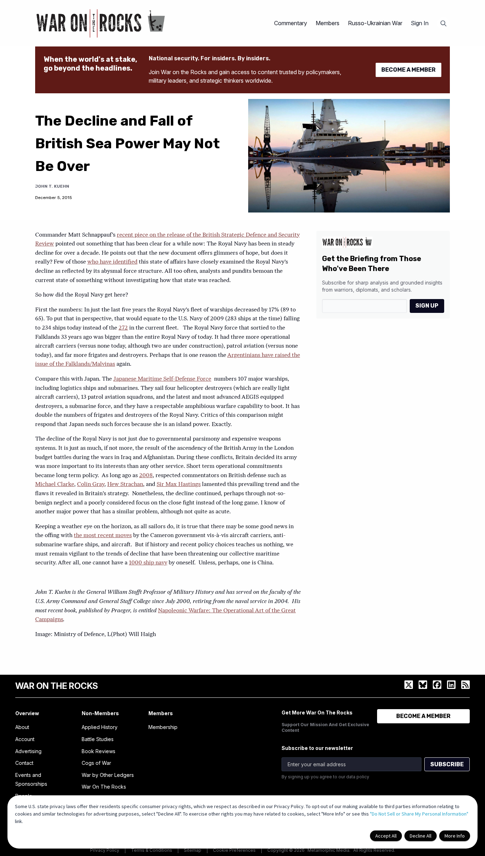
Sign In (420, 23)
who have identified (112, 262)
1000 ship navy (148, 563)
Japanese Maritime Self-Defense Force (162, 379)
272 (123, 328)
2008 (146, 476)
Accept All (386, 836)
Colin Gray (90, 484)
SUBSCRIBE (447, 764)
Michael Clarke (54, 484)
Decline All (420, 836)
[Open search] (443, 23)
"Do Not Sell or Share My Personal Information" (419, 814)
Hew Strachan (125, 484)
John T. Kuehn (52, 186)
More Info (455, 836)
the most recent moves (103, 536)
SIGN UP (426, 305)
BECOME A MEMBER (408, 69)
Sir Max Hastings (179, 484)
